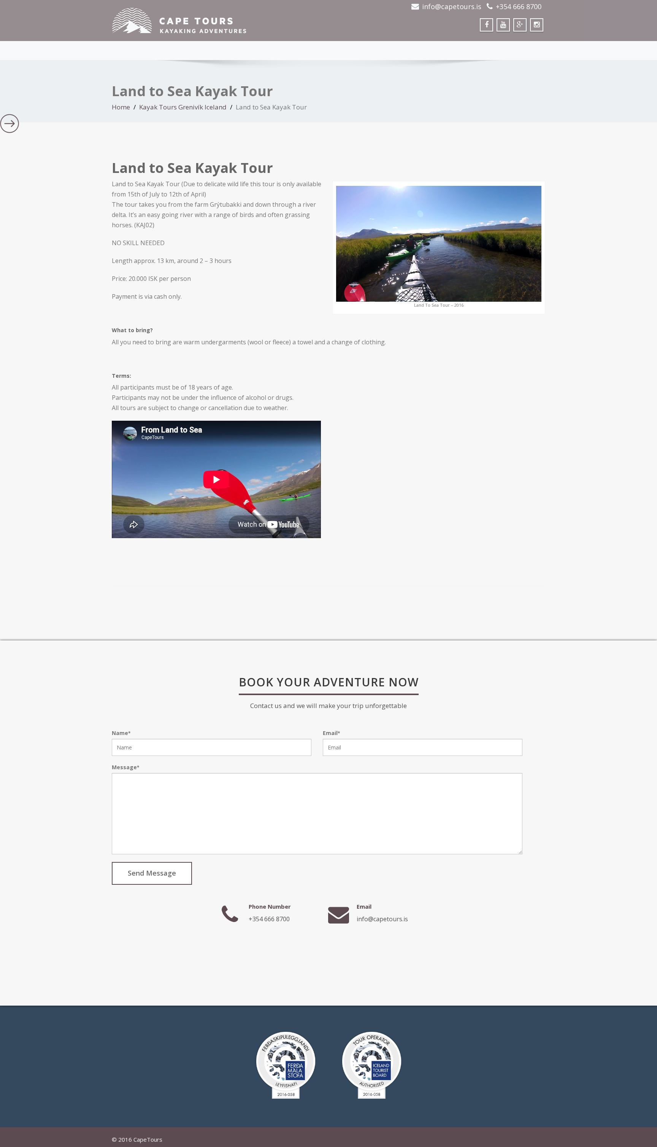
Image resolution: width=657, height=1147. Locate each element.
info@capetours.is (451, 6)
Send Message (152, 873)
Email (331, 733)
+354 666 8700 (518, 6)
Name (121, 733)
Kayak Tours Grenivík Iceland (183, 107)
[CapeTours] (217, 20)
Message (125, 767)
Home (121, 107)
